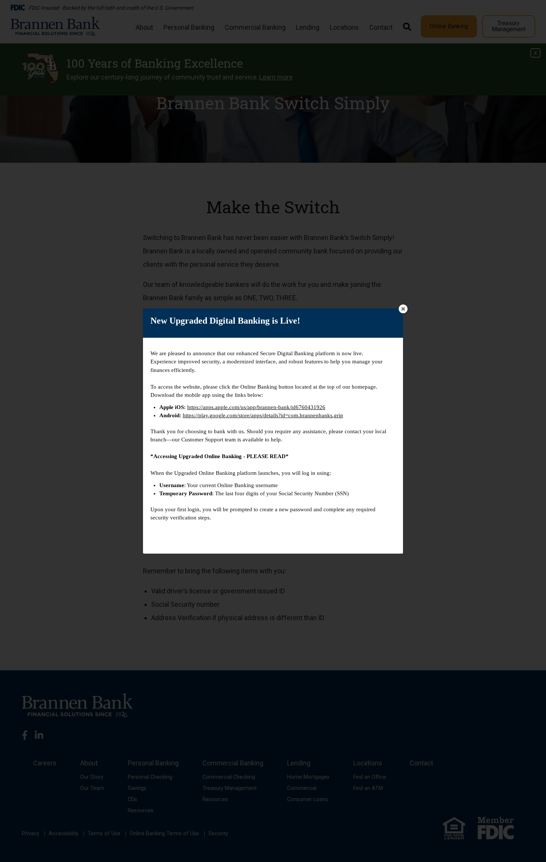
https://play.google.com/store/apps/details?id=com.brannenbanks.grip (263, 415)
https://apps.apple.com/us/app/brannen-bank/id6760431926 (256, 407)
